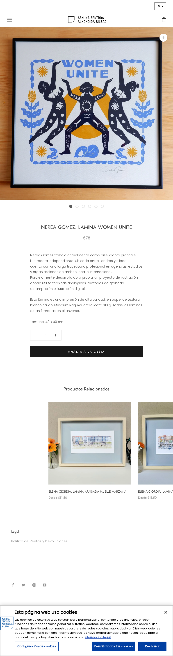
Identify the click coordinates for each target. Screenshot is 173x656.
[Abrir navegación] (9, 20)
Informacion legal (98, 637)
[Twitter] (23, 585)
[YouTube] (44, 585)
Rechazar (152, 646)
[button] (160, 6)
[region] (86, 630)
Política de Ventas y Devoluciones (39, 541)
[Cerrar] (166, 612)
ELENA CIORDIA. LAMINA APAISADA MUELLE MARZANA (87, 491)
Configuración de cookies (36, 646)
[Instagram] (34, 585)
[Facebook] (13, 585)
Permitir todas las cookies (113, 646)
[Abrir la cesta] (164, 19)
